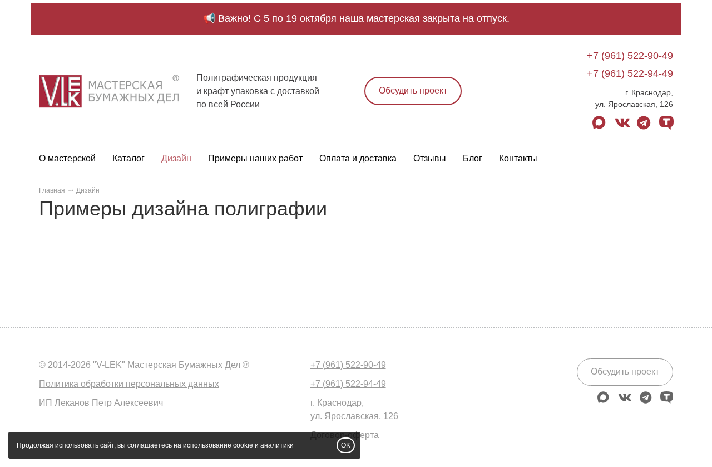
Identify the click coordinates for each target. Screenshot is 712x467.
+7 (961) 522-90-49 (630, 55)
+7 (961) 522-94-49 (630, 73)
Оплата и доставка (358, 158)
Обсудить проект (413, 90)
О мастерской (67, 158)
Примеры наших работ (255, 158)
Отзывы (429, 158)
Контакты (518, 158)
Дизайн (176, 158)
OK (345, 445)
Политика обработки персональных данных (129, 384)
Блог (472, 158)
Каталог (128, 158)
